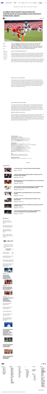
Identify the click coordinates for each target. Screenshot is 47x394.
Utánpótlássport (35, 6)
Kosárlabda (27, 371)
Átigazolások (4, 372)
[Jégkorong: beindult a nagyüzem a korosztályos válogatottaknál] (8, 294)
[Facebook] (43, 363)
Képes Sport (25, 6)
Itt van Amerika (5, 57)
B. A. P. (6, 18)
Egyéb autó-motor (34, 376)
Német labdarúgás (12, 373)
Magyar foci (2, 366)
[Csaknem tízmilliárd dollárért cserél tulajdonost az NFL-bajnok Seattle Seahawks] (7, 177)
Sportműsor (22, 6)
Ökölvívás (20, 372)
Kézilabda (27, 370)
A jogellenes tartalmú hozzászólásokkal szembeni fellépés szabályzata (43, 371)
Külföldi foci (10, 366)
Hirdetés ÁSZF (43, 381)
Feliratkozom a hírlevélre (8, 249)
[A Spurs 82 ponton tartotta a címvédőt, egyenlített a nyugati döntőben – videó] (7, 207)
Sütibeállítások (43, 386)
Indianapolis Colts (5, 54)
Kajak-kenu (4, 273)
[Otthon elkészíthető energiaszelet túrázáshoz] (8, 353)
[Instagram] (41, 363)
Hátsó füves (31, 6)
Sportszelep (33, 366)
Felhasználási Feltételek (43, 385)
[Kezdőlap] (2, 2)
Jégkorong (27, 372)
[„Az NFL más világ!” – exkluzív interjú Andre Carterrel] (7, 171)
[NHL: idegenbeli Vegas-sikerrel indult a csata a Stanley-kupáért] (7, 195)
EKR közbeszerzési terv (43, 376)
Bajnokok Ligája (12, 375)
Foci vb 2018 (12, 377)
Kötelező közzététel (42, 374)
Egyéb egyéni (19, 375)
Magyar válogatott (4, 373)
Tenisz (19, 373)
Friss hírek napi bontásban (17, 6)
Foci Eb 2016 (12, 379)
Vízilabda (27, 375)
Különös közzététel (42, 379)
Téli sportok (20, 376)
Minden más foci (5, 285)
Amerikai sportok (16, 177)
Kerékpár (20, 371)
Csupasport (28, 6)
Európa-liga (12, 376)
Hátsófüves (4, 371)
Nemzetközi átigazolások (12, 382)
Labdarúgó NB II (4, 369)
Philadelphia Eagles (5, 51)
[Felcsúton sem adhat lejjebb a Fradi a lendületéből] (8, 341)
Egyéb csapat (27, 376)
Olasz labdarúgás (12, 371)
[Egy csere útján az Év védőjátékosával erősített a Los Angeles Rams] (7, 201)
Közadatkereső (43, 380)
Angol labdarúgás (12, 368)
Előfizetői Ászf (43, 382)
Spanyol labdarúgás (12, 369)
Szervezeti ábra (43, 377)
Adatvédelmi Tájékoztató (42, 383)
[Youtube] (45, 363)
